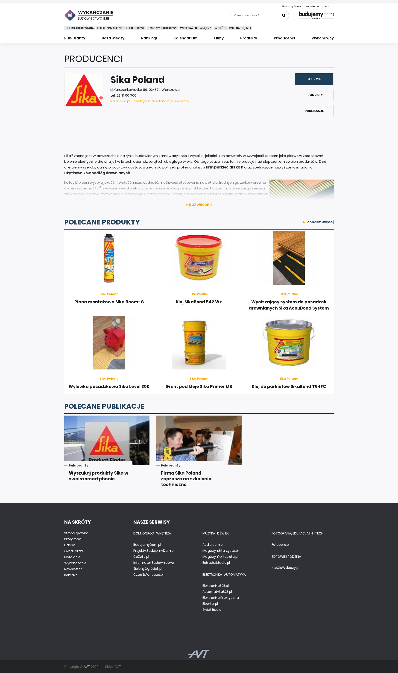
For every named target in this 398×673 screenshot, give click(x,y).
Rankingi (149, 38)
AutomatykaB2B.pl (217, 591)
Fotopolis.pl (281, 544)
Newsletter (312, 6)
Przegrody (72, 539)
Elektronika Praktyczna (220, 597)
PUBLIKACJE (314, 111)
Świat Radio (211, 609)
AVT (87, 667)
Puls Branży (74, 38)
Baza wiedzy (113, 38)
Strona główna (291, 6)
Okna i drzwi (74, 551)
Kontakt (329, 6)
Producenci (284, 38)
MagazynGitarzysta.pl (220, 550)
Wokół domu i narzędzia (233, 28)
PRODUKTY (314, 95)
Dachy (69, 545)
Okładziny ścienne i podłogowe (120, 28)
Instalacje (72, 557)
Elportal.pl (210, 603)
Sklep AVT (113, 667)
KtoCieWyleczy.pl (285, 567)
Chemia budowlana (79, 28)
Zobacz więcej (320, 222)
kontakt (225, 199)
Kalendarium (186, 38)
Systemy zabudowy (162, 28)
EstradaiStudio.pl (216, 562)
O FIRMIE (314, 79)
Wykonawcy (323, 38)
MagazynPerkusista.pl (220, 556)
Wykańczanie (75, 563)
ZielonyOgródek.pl (147, 568)
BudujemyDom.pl (147, 544)
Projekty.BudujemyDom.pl (153, 550)
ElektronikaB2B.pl (215, 585)
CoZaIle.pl (141, 556)
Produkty (248, 38)
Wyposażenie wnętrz (195, 28)
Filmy (219, 38)
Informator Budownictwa (153, 562)
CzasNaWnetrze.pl (148, 574)
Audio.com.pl (212, 544)
